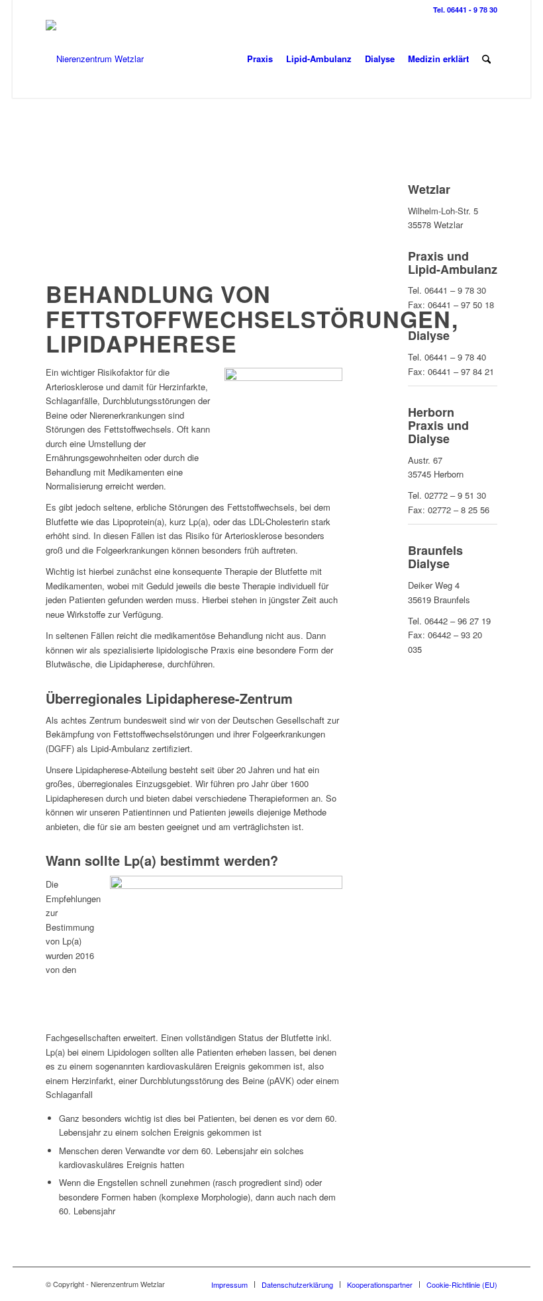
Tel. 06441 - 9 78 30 (465, 10)
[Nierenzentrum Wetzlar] (95, 59)
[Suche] (486, 59)
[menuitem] (259, 59)
